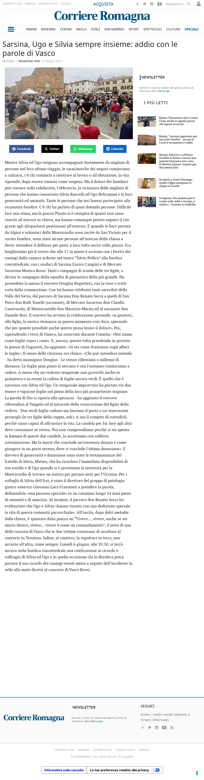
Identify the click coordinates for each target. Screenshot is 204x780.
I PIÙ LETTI (156, 103)
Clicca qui (164, 90)
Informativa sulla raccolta (63, 770)
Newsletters (175, 4)
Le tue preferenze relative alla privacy (119, 770)
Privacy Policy (125, 750)
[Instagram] (152, 4)
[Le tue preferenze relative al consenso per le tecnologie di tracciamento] (197, 773)
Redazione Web (29, 61)
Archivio (8, 61)
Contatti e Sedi (64, 750)
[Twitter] (145, 4)
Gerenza (83, 750)
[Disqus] (102, 636)
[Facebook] (137, 4)
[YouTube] (159, 4)
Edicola (144, 750)
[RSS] (172, 727)
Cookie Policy (102, 750)
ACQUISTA (103, 4)
